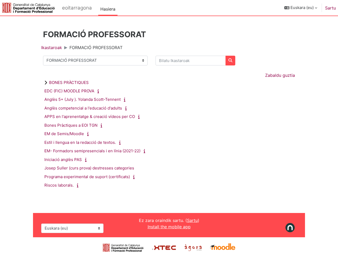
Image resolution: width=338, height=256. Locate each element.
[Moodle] (222, 247)
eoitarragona (77, 8)
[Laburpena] (99, 91)
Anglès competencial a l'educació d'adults (83, 108)
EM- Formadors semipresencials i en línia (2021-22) (92, 150)
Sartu (330, 8)
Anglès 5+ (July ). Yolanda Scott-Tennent (82, 99)
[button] (301, 7)
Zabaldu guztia (280, 75)
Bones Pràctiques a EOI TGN (70, 125)
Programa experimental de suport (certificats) (87, 176)
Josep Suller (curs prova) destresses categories (89, 167)
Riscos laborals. (59, 185)
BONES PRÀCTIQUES (69, 82)
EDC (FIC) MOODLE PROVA (69, 90)
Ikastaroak (51, 47)
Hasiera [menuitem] (107, 9)
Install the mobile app (169, 226)
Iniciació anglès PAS (63, 159)
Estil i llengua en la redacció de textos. (80, 142)
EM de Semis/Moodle (64, 133)
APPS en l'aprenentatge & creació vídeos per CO (89, 116)
